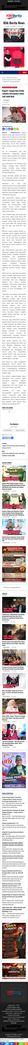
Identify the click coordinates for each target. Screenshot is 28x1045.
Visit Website (8, 430)
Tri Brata (14, 87)
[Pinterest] (12, 129)
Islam (17, 477)
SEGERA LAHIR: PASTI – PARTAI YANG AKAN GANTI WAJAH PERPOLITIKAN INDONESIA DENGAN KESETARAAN (13, 909)
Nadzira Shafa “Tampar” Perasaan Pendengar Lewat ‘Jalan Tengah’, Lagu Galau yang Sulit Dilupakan (13, 718)
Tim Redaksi (6, 100)
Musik (15, 609)
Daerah (13, 477)
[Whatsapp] (14, 129)
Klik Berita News (14, 22)
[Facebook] (3, 129)
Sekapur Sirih (11, 1005)
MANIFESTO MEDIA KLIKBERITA (13, 1009)
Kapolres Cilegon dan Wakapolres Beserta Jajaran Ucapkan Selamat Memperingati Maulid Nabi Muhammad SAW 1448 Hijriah (13, 513)
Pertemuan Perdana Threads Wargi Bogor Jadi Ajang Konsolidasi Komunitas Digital (13, 668)
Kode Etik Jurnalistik (7, 1011)
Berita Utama (7, 477)
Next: (13, 453)
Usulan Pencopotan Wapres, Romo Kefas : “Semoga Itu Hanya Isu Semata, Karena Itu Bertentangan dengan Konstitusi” (12, 799)
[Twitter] (6, 129)
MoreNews (10, 1036)
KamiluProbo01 (6, 491)
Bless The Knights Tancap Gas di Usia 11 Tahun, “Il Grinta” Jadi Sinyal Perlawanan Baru (12, 692)
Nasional (17, 531)
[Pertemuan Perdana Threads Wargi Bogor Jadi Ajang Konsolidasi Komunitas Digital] (14, 657)
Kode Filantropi (17, 1013)
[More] (17, 129)
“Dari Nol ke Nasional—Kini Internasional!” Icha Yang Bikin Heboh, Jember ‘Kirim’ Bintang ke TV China (13, 743)
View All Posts (20, 430)
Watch (24, 72)
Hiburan (10, 609)
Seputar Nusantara (7, 87)
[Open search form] (16, 72)
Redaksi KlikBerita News (13, 1007)
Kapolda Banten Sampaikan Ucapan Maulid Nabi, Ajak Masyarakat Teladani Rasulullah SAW (13, 539)
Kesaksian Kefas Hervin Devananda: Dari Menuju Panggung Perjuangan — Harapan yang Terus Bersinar (13, 812)
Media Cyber (9, 1013)
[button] (2, 72)
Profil (17, 1005)
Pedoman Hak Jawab (19, 1011)
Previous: (13, 445)
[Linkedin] (9, 129)
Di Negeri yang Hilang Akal (8, 823)
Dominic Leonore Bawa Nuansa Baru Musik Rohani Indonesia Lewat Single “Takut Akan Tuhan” (13, 643)
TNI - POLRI (16, 479)
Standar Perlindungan (14, 1015)
